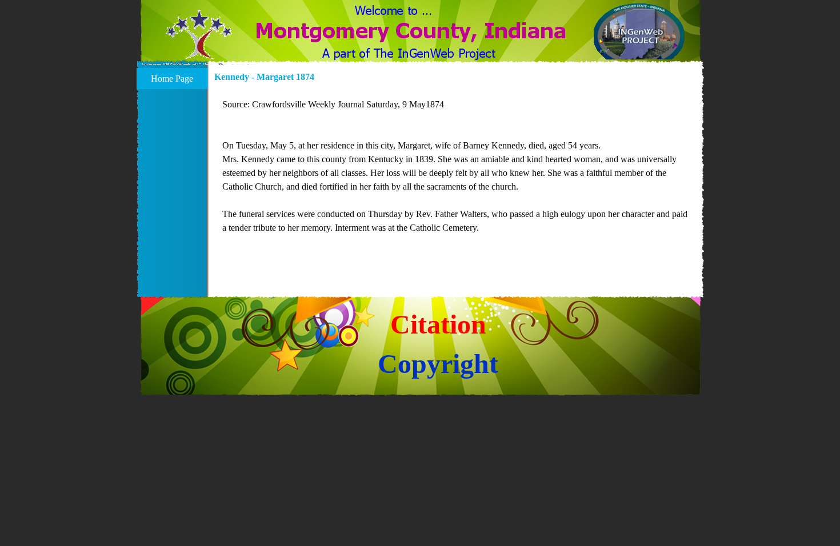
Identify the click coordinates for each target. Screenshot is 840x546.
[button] (199, 42)
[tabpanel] (456, 173)
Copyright (438, 363)
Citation (438, 324)
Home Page (172, 78)
